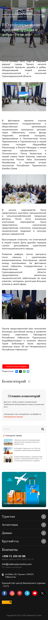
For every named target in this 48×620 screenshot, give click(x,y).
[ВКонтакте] (16, 371)
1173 (6, 586)
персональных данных (13, 416)
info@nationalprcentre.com (17, 564)
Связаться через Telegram (16, 366)
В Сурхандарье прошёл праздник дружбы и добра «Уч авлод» (22, 15)
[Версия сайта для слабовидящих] (43, 16)
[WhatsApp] (24, 371)
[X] (20, 371)
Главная (5, 14)
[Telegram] (28, 371)
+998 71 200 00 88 (13, 556)
